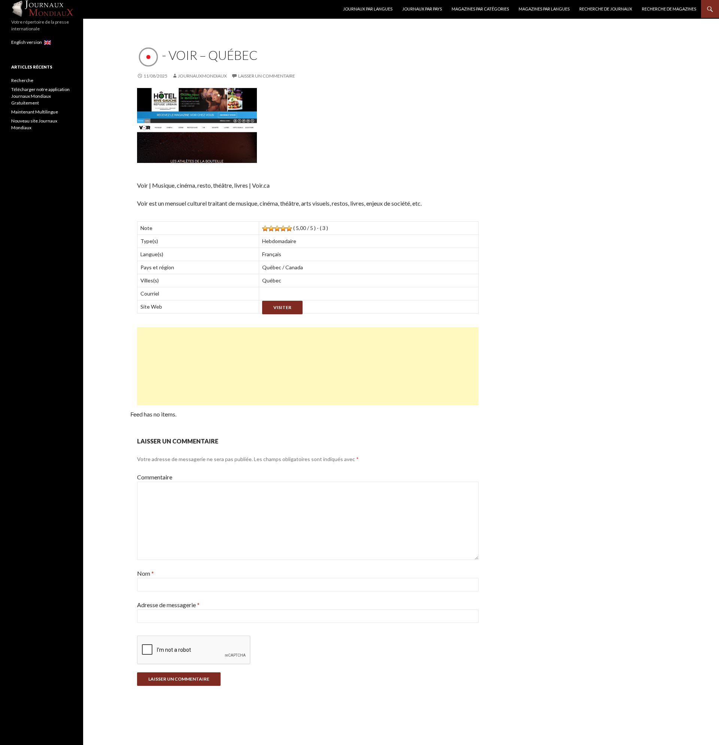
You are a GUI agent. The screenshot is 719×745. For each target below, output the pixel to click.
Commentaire (154, 477)
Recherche (22, 80)
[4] (283, 228)
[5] (289, 228)
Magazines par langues (544, 8)
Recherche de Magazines (669, 8)
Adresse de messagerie (168, 604)
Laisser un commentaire (266, 76)
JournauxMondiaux (202, 76)
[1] (265, 228)
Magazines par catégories (480, 8)
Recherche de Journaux (605, 8)
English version (27, 42)
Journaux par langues (367, 8)
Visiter (282, 307)
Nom (145, 573)
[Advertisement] (308, 366)
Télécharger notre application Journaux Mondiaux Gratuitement (40, 96)
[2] (271, 228)
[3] (277, 228)
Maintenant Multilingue (34, 112)
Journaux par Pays (422, 8)
